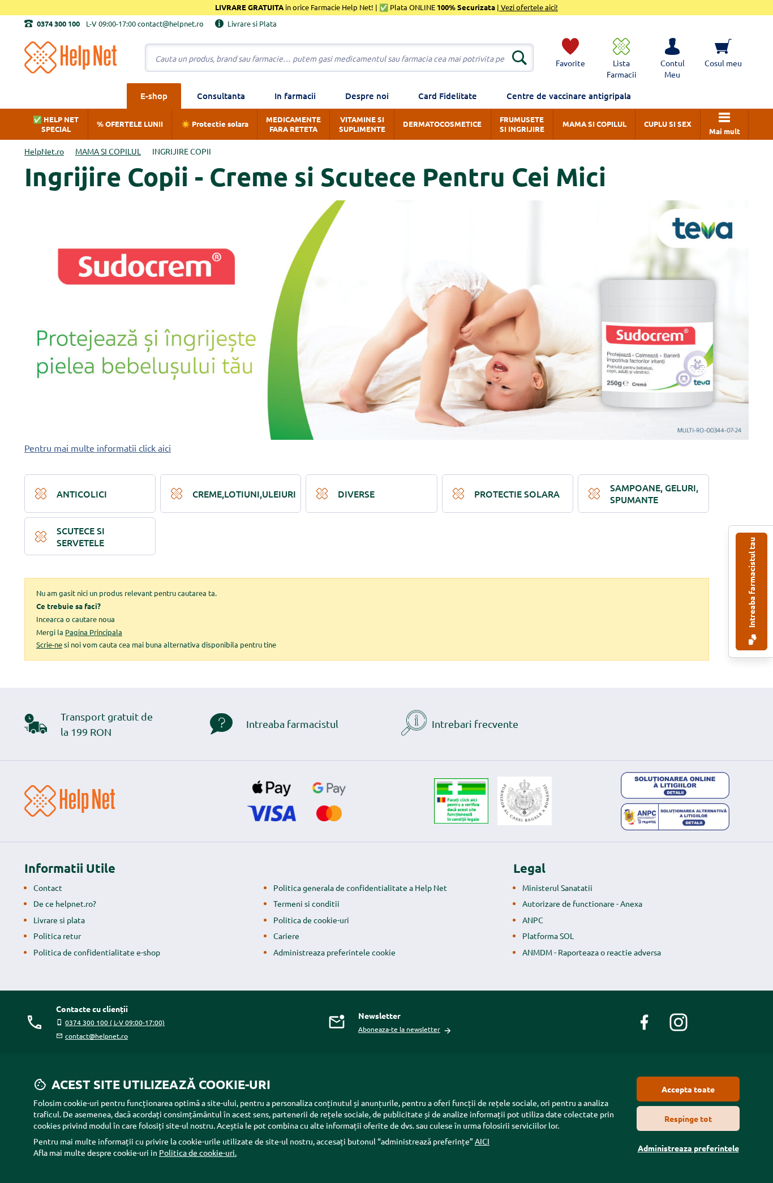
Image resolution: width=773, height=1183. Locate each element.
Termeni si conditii (306, 903)
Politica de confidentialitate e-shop (96, 952)
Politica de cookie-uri (311, 920)
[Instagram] (678, 1022)
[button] (672, 57)
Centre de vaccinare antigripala (568, 95)
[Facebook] (644, 1022)
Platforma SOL (548, 936)
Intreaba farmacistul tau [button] (751, 583)
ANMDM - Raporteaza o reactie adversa (591, 952)
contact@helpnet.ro (96, 1035)
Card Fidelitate (447, 95)
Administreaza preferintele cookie (334, 952)
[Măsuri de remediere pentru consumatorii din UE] (675, 785)
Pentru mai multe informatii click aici (97, 447)
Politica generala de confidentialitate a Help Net (360, 887)
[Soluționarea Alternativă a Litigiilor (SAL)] (675, 816)
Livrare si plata (59, 920)
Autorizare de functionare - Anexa (582, 903)
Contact (47, 887)
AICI (482, 1141)
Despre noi (367, 95)
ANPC (532, 920)
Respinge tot (688, 1118)
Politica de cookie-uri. (198, 1152)
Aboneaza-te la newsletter (399, 1029)
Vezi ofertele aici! (528, 7)
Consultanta (221, 95)
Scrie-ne (49, 644)
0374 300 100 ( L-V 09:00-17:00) (115, 1022)
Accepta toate (688, 1089)
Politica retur (57, 936)
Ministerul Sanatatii (557, 887)
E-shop (154, 95)
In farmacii (295, 95)
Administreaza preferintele (688, 1148)
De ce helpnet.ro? (64, 903)
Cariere (286, 936)
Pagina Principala (93, 632)
